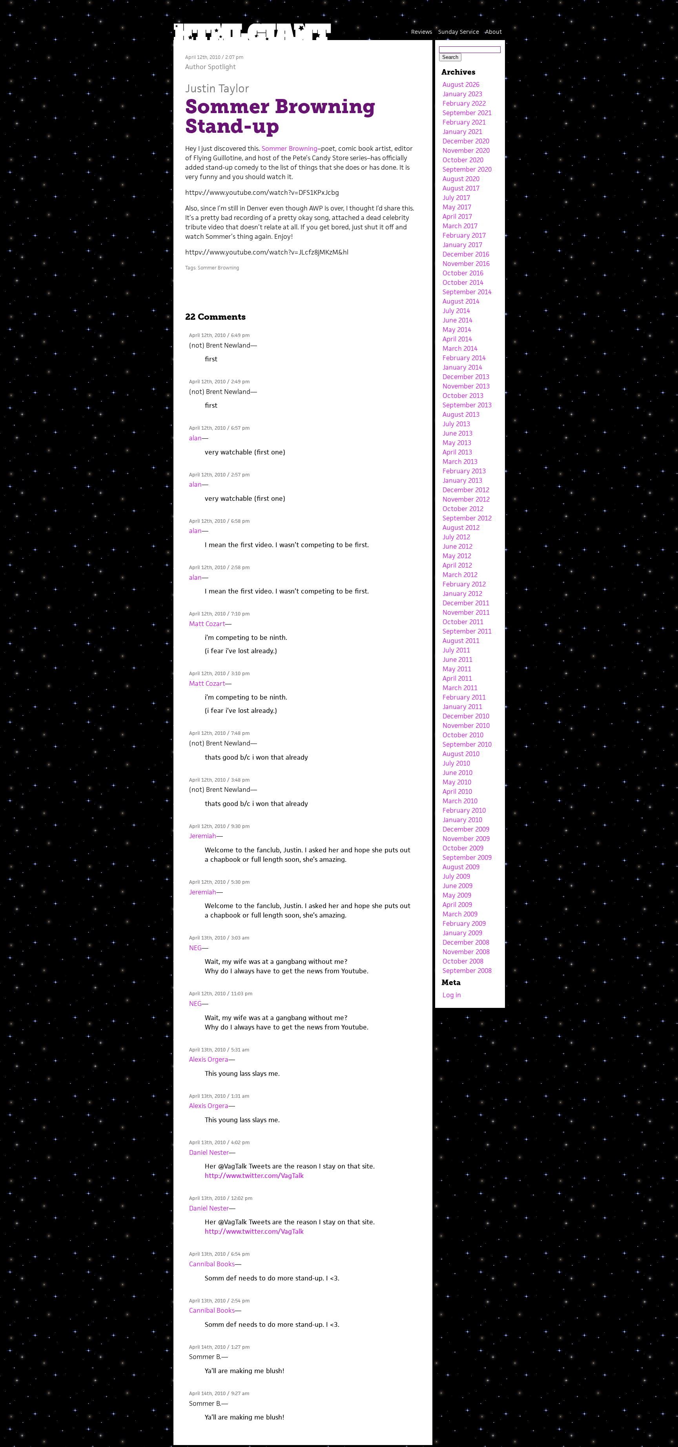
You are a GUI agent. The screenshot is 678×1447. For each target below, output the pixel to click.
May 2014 (457, 329)
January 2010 (462, 819)
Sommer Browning (289, 148)
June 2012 (457, 546)
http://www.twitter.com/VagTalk (254, 1175)
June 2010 (457, 772)
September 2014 (467, 292)
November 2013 (466, 386)
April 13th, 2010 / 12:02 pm (220, 1198)
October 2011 (463, 621)
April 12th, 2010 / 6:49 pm (219, 335)
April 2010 (457, 791)
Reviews (421, 31)
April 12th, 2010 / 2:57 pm (219, 474)
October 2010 (463, 735)
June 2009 (457, 885)
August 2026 (461, 84)
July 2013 (456, 423)
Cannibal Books (212, 1264)
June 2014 (457, 320)
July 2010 (456, 763)
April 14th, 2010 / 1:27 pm (219, 1347)
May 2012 (457, 555)
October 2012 (463, 508)
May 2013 (457, 442)
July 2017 (456, 197)
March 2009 (460, 914)
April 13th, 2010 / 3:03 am (219, 937)
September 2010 (467, 744)
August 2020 (461, 178)
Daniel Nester (209, 1152)
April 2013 (457, 452)
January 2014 (462, 367)
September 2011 (467, 631)
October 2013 (463, 395)
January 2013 (462, 480)
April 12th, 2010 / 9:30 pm (219, 826)
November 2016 (466, 263)
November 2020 (466, 150)
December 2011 (466, 603)
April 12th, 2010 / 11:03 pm (220, 993)
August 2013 (461, 414)
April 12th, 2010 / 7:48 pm (219, 733)
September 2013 (467, 405)
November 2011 (466, 612)
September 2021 (467, 112)
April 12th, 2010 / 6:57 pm (219, 428)
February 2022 (464, 103)
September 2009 (467, 857)
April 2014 (457, 339)
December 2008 (466, 942)
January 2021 (462, 131)
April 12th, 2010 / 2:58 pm (219, 567)
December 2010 (466, 716)
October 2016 (463, 273)
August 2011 (461, 640)
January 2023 (462, 94)
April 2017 (457, 216)
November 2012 (466, 499)
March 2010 (460, 801)
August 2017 (461, 188)
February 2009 (464, 923)
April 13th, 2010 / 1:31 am (219, 1096)
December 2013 (466, 376)
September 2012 (467, 518)
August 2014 (461, 301)
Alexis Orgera (208, 1059)
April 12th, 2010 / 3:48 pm (219, 780)
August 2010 (461, 753)
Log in (452, 995)
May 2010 (457, 782)
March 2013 (460, 461)
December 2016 (466, 254)
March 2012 (460, 574)
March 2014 (460, 348)
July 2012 (456, 537)
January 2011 (462, 706)
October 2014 (463, 282)
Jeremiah (202, 836)
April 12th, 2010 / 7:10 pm (219, 613)
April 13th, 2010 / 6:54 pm (219, 1254)
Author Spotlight (210, 66)
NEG (195, 947)
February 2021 (464, 122)
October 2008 (463, 961)
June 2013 (457, 433)
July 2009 (456, 876)
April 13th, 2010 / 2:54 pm (219, 1300)
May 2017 (457, 207)
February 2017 (464, 235)
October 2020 (463, 160)
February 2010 (464, 810)
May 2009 (457, 895)
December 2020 (466, 141)
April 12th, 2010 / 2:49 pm (219, 381)
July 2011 (456, 650)
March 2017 (460, 226)
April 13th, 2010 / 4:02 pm (219, 1142)
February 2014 (464, 358)
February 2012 (464, 584)
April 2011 (457, 678)
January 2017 (462, 244)
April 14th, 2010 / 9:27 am (219, 1393)
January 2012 (462, 593)
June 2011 (457, 659)
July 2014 (456, 310)
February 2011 (464, 697)
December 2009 (466, 829)
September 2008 (467, 970)
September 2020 (467, 169)
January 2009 (462, 933)
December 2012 (466, 489)
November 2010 (466, 725)
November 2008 (466, 951)
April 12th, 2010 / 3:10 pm (219, 673)
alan (195, 438)
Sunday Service (458, 31)
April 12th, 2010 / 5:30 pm (219, 882)
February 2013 (464, 471)
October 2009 (463, 848)
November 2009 (466, 838)
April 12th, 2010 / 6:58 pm (219, 521)
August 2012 (461, 527)
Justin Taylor (217, 88)
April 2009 (457, 904)
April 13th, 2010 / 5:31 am (219, 1049)
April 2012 (457, 565)
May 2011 (457, 669)
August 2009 (461, 867)
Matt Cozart (207, 623)
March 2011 (460, 687)
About (493, 31)
